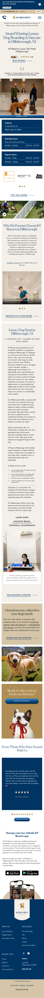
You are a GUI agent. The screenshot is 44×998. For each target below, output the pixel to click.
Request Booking (22, 701)
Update (22, 11)
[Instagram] (28, 953)
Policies (24, 938)
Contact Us (5, 966)
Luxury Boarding (7, 931)
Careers (24, 942)
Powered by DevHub (22, 989)
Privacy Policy (15, 985)
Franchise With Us (7, 969)
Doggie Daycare (7, 935)
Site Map (22, 985)
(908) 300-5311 (26, 969)
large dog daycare (18, 625)
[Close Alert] (40, 5)
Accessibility (29, 985)
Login (39, 11)
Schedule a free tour (14, 263)
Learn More (7, 7)
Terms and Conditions (28, 945)
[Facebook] (24, 953)
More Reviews (22, 819)
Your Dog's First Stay (8, 938)
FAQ (23, 935)
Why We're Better (27, 931)
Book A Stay (22, 116)
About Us (5, 962)
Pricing (4, 959)
